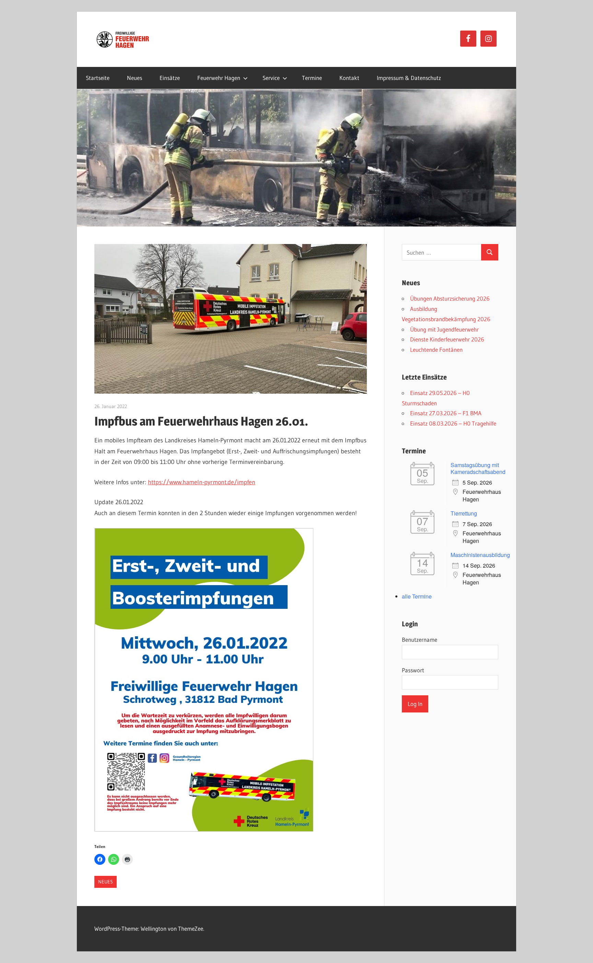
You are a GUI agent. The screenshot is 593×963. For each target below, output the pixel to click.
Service (271, 77)
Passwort (413, 670)
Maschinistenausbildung (480, 555)
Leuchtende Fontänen (436, 349)
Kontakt (349, 77)
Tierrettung (464, 513)
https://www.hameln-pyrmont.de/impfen (201, 482)
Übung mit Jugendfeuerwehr (444, 329)
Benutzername (419, 639)
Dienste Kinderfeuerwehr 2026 (447, 339)
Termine (312, 77)
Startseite (97, 77)
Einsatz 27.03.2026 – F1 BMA (445, 413)
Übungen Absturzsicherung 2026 (450, 298)
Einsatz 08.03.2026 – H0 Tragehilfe (453, 423)
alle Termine (417, 596)
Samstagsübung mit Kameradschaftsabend (478, 468)
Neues (134, 77)
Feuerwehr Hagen (218, 77)
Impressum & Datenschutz (409, 77)
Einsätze (170, 77)
